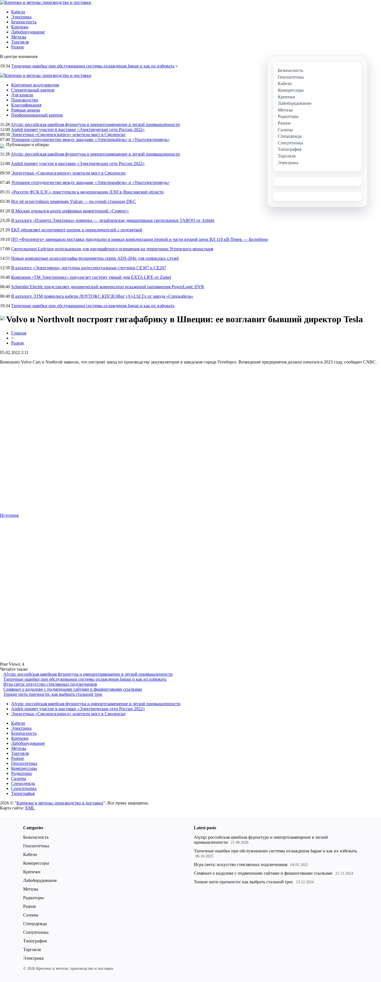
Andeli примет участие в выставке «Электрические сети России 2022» (78, 129)
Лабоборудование (28, 32)
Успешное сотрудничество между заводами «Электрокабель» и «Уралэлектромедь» (90, 139)
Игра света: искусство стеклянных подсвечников (50, 684)
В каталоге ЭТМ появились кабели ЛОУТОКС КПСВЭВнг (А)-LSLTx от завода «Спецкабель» (102, 296)
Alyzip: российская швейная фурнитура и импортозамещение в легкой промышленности (95, 124)
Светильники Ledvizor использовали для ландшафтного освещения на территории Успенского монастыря (112, 248)
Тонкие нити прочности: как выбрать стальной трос (53, 694)
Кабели (18, 11)
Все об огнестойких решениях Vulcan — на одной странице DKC (73, 201)
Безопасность (24, 22)
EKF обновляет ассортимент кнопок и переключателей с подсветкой (76, 229)
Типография (23, 793)
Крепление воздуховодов (35, 85)
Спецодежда (23, 783)
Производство (24, 100)
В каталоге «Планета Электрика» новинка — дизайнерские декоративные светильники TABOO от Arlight (112, 220)
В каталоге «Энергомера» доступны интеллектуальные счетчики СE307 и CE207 (88, 267)
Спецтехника (24, 788)
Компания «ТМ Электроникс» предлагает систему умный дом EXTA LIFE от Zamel (91, 277)
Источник (9, 515)
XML (30, 808)
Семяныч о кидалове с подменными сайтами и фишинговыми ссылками (72, 689)
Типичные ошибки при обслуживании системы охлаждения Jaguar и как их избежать (92, 66)
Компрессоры (24, 768)
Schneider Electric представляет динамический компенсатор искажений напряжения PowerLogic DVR (107, 286)
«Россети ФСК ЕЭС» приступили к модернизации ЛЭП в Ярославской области (87, 192)
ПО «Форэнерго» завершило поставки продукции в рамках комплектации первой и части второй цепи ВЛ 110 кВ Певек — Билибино (139, 239)
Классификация (26, 105)
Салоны (18, 778)
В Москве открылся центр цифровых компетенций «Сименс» (70, 210)
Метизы (18, 37)
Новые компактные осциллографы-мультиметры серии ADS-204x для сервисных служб (95, 258)
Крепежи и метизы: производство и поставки (59, 803)
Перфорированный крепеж (37, 115)
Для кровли (22, 95)
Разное (17, 47)
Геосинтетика (24, 763)
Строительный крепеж (32, 90)
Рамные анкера (25, 110)
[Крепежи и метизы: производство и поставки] (45, 2)
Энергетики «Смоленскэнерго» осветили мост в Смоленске (68, 134)
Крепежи (19, 27)
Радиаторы (21, 773)
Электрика (21, 16)
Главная (18, 333)
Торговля (20, 42)
